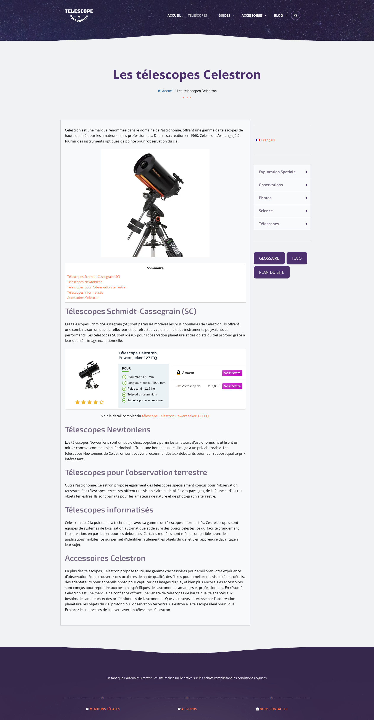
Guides (224, 15)
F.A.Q (297, 258)
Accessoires (252, 15)
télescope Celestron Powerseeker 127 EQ (175, 416)
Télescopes (197, 15)
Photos (265, 197)
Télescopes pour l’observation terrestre (96, 287)
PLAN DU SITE (271, 272)
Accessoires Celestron (83, 297)
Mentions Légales (105, 709)
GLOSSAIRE (269, 258)
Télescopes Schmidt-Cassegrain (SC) (93, 276)
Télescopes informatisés (85, 292)
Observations (271, 184)
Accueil (174, 15)
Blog (278, 15)
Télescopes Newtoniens (84, 282)
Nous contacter (273, 709)
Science (266, 210)
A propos (189, 709)
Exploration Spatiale (277, 171)
